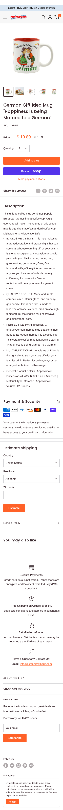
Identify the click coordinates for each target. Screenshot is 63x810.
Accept (12, 801)
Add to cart (31, 160)
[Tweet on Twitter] (51, 190)
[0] (57, 17)
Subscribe (15, 737)
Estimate (14, 508)
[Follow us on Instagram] (18, 765)
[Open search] (43, 17)
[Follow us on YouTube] (31, 765)
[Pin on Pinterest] (44, 190)
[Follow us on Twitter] (12, 765)
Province (8, 471)
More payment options (31, 179)
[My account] (50, 17)
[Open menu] (5, 17)
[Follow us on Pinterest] (25, 765)
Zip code (8, 487)
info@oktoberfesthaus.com (36, 664)
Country (8, 455)
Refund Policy (11, 522)
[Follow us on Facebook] (5, 765)
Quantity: (9, 148)
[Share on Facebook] (38, 190)
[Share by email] (57, 190)
